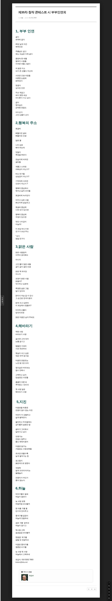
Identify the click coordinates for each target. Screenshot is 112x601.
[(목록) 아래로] (109, 595)
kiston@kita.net (21, 562)
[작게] (109, 588)
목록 (2, 300)
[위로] (109, 591)
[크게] (109, 585)
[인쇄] (109, 598)
